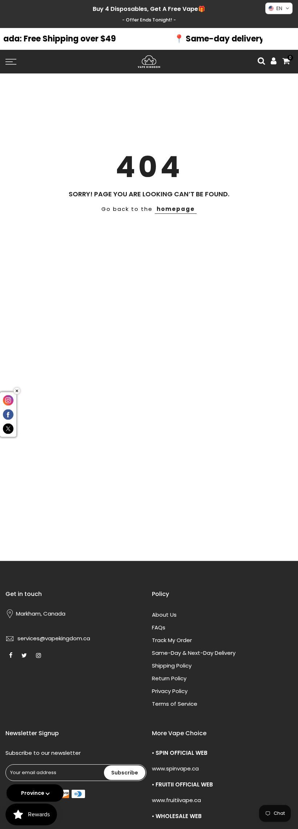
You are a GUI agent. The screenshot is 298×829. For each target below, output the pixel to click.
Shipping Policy (172, 665)
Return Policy (169, 678)
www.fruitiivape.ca (176, 800)
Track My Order (172, 640)
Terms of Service (174, 704)
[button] (279, 8)
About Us (164, 614)
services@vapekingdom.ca (53, 638)
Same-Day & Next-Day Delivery (193, 653)
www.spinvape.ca (175, 768)
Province (32, 793)
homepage (176, 209)
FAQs (158, 627)
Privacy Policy (170, 691)
